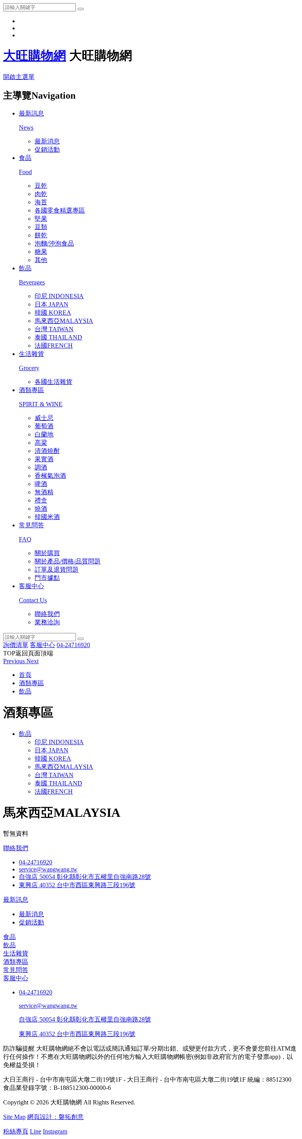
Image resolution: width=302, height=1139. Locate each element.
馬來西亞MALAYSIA (64, 320)
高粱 (41, 442)
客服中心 (15, 978)
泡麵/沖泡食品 (54, 243)
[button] (14, 661)
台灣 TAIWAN (54, 329)
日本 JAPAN (51, 304)
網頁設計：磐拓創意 (55, 1116)
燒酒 (41, 508)
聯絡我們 (47, 614)
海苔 (41, 202)
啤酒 (41, 484)
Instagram (55, 1131)
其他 (41, 260)
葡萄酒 (44, 426)
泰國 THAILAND (58, 337)
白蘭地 (44, 434)
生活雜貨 (15, 953)
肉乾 (41, 194)
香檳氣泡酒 (50, 475)
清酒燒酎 (47, 451)
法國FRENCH (54, 345)
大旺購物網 (34, 55)
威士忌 (44, 418)
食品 (9, 937)
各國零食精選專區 (60, 210)
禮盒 (41, 500)
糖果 (41, 251)
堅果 (41, 218)
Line (35, 1131)
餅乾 (41, 235)
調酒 (41, 467)
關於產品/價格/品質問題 (68, 561)
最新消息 (47, 141)
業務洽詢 (47, 622)
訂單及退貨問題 (57, 569)
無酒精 (44, 492)
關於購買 (47, 553)
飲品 (25, 733)
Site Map (14, 1116)
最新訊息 (15, 899)
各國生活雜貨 (53, 381)
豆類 (41, 227)
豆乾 (41, 185)
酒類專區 (15, 961)
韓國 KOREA (53, 312)
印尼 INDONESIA (59, 296)
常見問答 (15, 970)
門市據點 (47, 577)
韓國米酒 (47, 517)
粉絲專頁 (15, 1131)
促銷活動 (47, 149)
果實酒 (44, 459)
